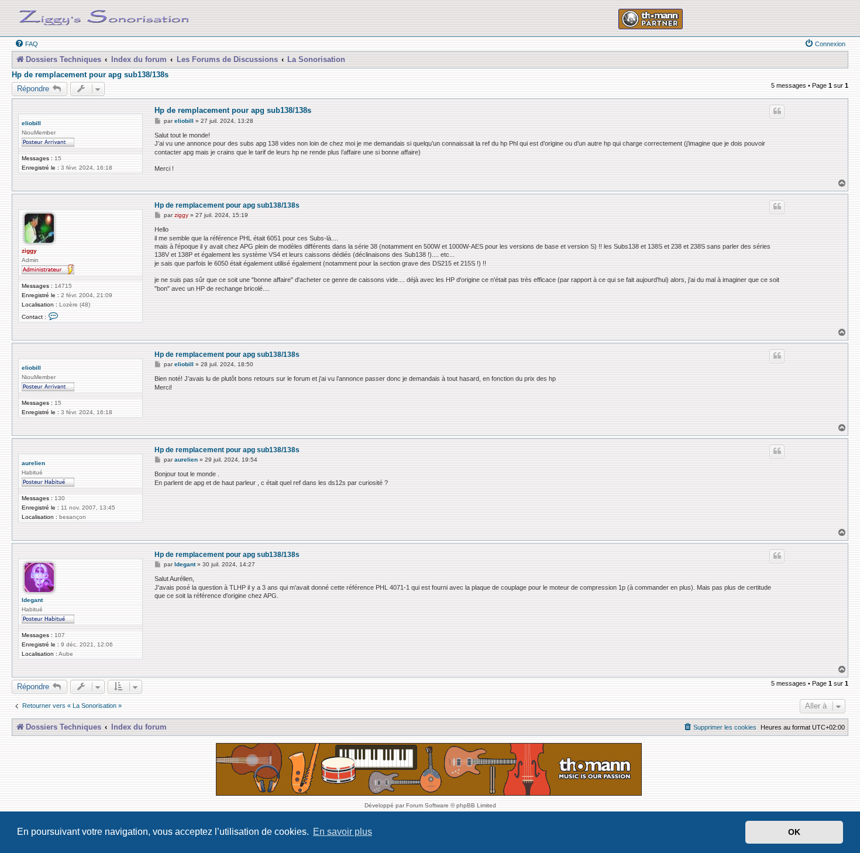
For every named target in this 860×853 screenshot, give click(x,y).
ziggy (29, 250)
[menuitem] (26, 44)
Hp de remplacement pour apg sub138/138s (90, 75)
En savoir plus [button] (342, 832)
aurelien (33, 463)
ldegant (32, 600)
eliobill (31, 123)
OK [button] (794, 832)
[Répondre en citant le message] (777, 112)
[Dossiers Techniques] (104, 15)
